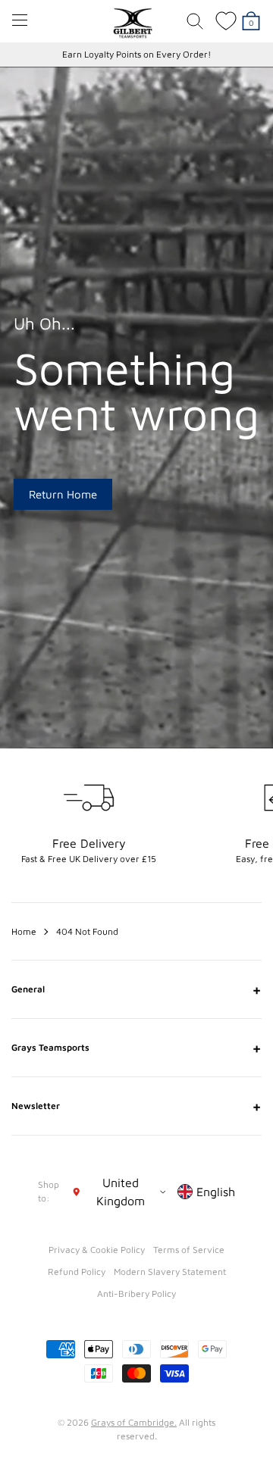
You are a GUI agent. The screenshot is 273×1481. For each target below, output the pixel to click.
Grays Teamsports (136, 1047)
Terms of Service (188, 1249)
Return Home (63, 494)
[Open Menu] (19, 20)
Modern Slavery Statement (170, 1271)
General (136, 989)
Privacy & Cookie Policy (97, 1249)
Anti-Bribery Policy (136, 1293)
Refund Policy (76, 1271)
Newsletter (136, 1106)
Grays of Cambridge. (134, 1422)
